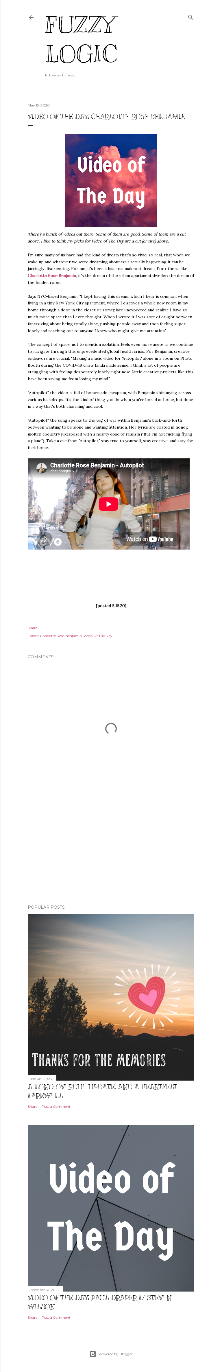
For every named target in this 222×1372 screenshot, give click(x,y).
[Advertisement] (111, 849)
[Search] (190, 16)
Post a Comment (56, 1106)
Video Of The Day (98, 635)
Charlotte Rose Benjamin (52, 275)
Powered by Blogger (116, 1354)
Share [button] (32, 628)
